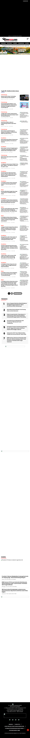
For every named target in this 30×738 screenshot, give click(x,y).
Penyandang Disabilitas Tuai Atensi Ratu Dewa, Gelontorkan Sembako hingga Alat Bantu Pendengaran (9, 105)
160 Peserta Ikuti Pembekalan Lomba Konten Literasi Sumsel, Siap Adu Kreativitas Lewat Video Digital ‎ (15, 591)
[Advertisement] (15, 74)
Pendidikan (21, 43)
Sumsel (15, 43)
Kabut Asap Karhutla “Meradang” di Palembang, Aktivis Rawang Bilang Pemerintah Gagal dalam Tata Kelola (16, 316)
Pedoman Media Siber (14, 730)
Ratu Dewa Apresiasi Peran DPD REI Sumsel (9, 157)
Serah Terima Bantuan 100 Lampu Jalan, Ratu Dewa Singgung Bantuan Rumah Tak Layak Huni (9, 210)
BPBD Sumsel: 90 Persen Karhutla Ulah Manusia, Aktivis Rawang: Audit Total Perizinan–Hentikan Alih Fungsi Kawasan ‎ (16, 340)
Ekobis (27, 43)
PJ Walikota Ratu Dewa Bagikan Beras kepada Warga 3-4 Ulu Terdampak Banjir (9, 274)
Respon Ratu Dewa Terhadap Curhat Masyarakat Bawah (8, 97)
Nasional (9, 43)
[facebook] (10, 720)
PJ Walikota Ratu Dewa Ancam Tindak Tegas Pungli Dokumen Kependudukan (9, 265)
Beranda (3, 43)
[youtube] (19, 720)
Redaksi (11, 724)
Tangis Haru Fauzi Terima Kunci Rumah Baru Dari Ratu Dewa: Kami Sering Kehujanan (9, 115)
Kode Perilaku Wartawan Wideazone (14, 726)
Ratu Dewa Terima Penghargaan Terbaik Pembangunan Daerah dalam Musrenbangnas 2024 (9, 149)
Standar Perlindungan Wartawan (14, 728)
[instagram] (16, 720)
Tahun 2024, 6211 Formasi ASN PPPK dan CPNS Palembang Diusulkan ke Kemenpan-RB (8, 257)
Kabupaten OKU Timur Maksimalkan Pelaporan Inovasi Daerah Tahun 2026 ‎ (16, 333)
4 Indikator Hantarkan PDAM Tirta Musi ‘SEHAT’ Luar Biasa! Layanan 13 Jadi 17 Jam (9, 165)
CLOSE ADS (25, 1)
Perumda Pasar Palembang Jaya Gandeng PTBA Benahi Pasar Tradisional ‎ (15, 322)
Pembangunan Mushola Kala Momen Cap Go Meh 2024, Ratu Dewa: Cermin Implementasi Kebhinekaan (9, 174)
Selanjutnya (17, 293)
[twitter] (13, 720)
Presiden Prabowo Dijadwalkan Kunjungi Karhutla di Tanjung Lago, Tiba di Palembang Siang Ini (15, 577)
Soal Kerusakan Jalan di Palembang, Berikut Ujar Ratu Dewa (8, 123)
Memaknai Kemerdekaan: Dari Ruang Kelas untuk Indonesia (16, 310)
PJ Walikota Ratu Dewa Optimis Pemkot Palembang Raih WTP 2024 (9, 184)
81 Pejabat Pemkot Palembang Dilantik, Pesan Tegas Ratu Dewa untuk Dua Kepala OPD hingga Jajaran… (17, 328)
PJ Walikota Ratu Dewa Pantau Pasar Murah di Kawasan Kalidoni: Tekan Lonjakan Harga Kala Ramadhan (9, 219)
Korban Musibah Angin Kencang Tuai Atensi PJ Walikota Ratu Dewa (9, 192)
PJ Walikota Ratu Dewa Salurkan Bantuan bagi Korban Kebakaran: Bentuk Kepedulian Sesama (9, 201)
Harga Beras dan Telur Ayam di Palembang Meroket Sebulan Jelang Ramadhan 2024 (9, 238)
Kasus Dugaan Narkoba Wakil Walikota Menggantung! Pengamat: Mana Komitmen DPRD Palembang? (17, 305)
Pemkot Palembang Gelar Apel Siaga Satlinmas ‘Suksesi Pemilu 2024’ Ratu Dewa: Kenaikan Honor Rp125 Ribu (9, 247)
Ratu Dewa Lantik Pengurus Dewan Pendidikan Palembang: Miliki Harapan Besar (9, 132)
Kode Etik (17, 724)
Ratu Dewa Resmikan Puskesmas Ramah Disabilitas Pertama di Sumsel (9, 141)
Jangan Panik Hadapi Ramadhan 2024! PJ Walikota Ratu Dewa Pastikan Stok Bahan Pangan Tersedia (9, 228)
